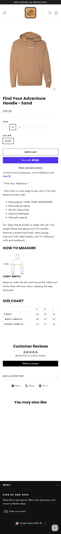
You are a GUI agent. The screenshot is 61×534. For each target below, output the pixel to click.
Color (7, 136)
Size (5, 122)
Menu (6, 485)
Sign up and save (16, 494)
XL (26, 127)
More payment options (31, 167)
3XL (44, 127)
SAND (8, 141)
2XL (35, 127)
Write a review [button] (30, 363)
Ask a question (13, 376)
